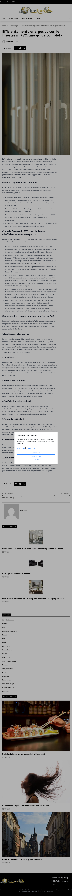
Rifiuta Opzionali (36, 456)
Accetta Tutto (36, 460)
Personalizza (36, 452)
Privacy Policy (31, 448)
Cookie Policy (21, 448)
